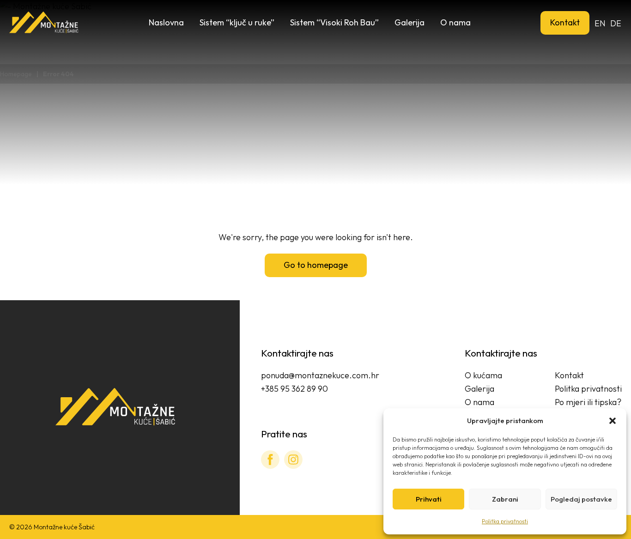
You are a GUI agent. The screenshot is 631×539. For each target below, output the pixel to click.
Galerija (409, 22)
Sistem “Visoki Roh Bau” (334, 22)
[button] (612, 420)
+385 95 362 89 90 (294, 388)
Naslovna (166, 22)
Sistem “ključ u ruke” (237, 22)
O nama (455, 22)
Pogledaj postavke (581, 499)
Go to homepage (316, 265)
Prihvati (429, 499)
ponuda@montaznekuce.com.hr (320, 375)
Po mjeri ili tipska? (588, 402)
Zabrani (505, 499)
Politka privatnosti (505, 521)
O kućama (483, 375)
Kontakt (565, 22)
